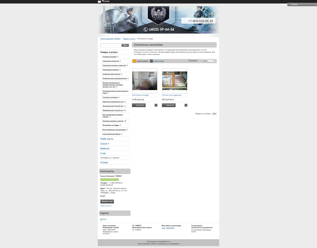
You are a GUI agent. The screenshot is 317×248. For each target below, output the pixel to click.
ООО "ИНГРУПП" (168, 228)
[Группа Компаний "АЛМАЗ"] (158, 21)
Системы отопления (110, 97)
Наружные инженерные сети (113, 102)
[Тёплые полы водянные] (174, 80)
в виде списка (159, 61)
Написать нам (107, 201)
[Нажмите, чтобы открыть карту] (114, 219)
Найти (125, 45)
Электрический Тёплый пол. (113, 106)
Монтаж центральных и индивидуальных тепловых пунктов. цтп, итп (113, 85)
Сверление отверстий (111, 61)
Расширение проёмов (111, 70)
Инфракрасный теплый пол (113, 110)
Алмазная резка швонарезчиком (115, 78)
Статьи (103, 143)
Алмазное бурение (110, 57)
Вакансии (104, 148)
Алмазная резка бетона (111, 74)
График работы (106, 206)
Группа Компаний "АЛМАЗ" (110, 39)
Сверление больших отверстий (114, 65)
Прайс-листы (106, 139)
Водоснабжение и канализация (114, 130)
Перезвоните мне (156, 105)
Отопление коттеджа (111, 125)
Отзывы (104, 162)
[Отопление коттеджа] (144, 80)
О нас (103, 153)
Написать (140, 105)
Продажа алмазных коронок (113, 121)
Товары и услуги (129, 39)
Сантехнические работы (111, 134)
